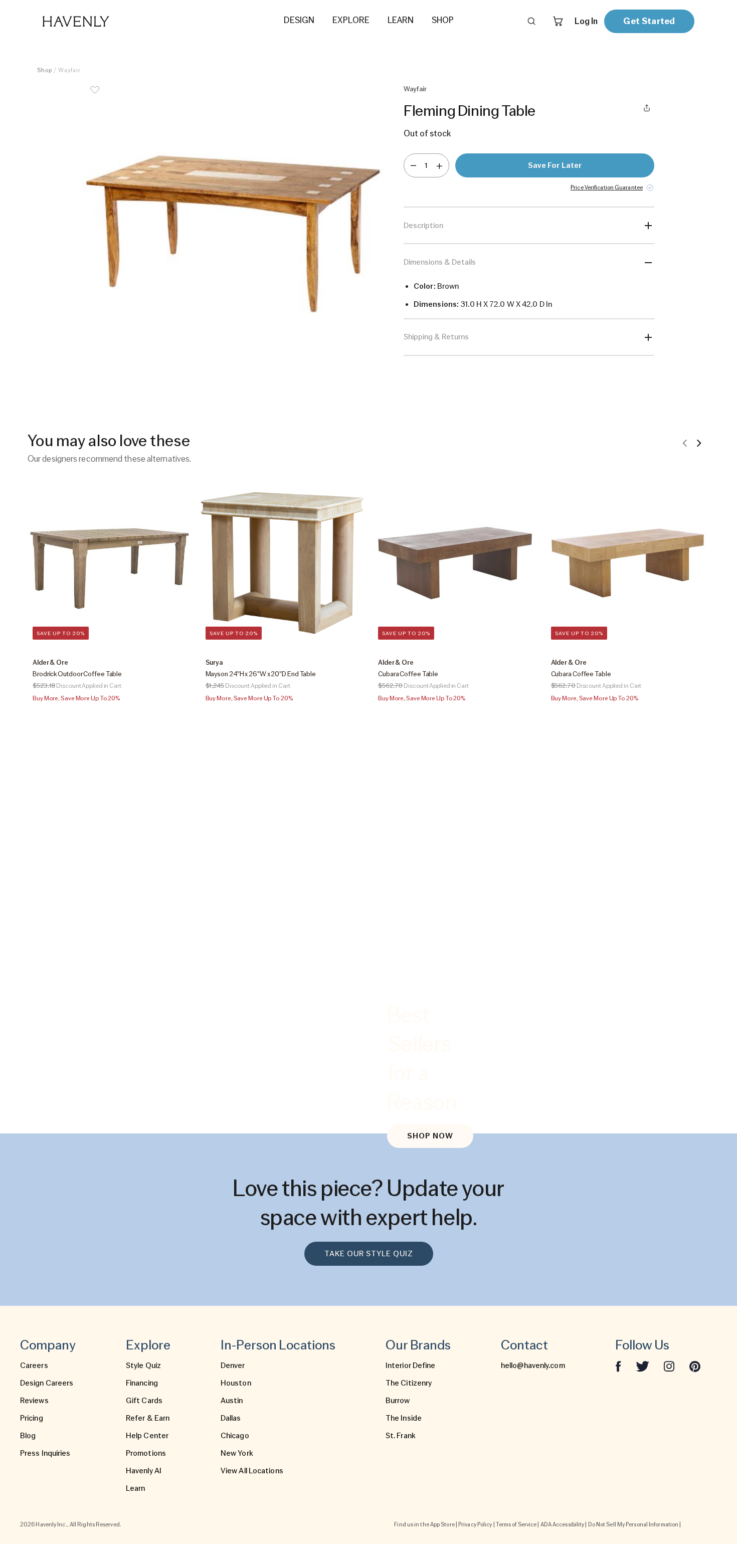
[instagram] (669, 1365)
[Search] (531, 21)
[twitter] (642, 1365)
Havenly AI (143, 1470)
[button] (233, 234)
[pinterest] (694, 1365)
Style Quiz (143, 1365)
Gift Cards (144, 1400)
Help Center (147, 1435)
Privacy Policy (475, 1524)
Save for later (555, 165)
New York (237, 1453)
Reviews (34, 1400)
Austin (232, 1400)
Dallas (231, 1418)
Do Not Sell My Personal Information (633, 1524)
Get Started (649, 21)
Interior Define (411, 1365)
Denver (233, 1365)
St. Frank (401, 1435)
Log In (586, 21)
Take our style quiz (368, 1253)
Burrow (398, 1400)
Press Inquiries (45, 1453)
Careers (34, 1365)
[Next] (698, 443)
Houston (236, 1383)
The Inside (404, 1418)
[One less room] (413, 165)
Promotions (146, 1453)
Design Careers (46, 1383)
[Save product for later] (95, 96)
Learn (135, 1488)
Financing (142, 1383)
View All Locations (252, 1470)
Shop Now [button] (430, 1135)
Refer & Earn (147, 1418)
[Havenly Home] (107, 21)
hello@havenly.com (533, 1365)
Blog (28, 1435)
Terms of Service (516, 1524)
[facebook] (618, 1365)
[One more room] (439, 165)
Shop (44, 70)
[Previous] (684, 443)
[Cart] (558, 21)
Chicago (235, 1435)
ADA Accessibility (562, 1524)
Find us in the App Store (424, 1524)
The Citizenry (409, 1383)
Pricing (31, 1418)
